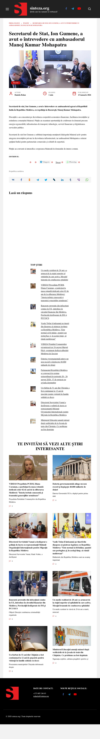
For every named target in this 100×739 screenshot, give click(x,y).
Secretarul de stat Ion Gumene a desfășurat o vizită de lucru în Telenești (40, 199)
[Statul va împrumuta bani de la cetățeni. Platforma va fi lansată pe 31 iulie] (32, 249)
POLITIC (16, 83)
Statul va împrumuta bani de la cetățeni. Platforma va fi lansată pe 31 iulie (41, 255)
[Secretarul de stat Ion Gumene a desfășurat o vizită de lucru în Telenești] (37, 192)
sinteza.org (39, 8)
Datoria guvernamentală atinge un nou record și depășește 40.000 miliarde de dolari (54, 540)
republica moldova (17, 350)
